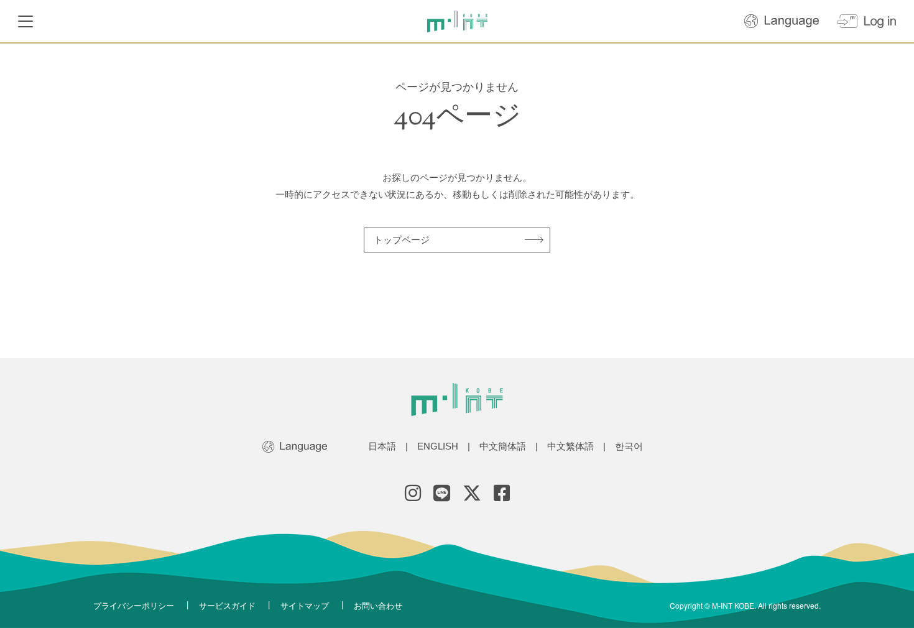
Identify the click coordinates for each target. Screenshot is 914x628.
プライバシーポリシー (133, 605)
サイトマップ (304, 605)
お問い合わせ (378, 605)
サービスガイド (227, 605)
